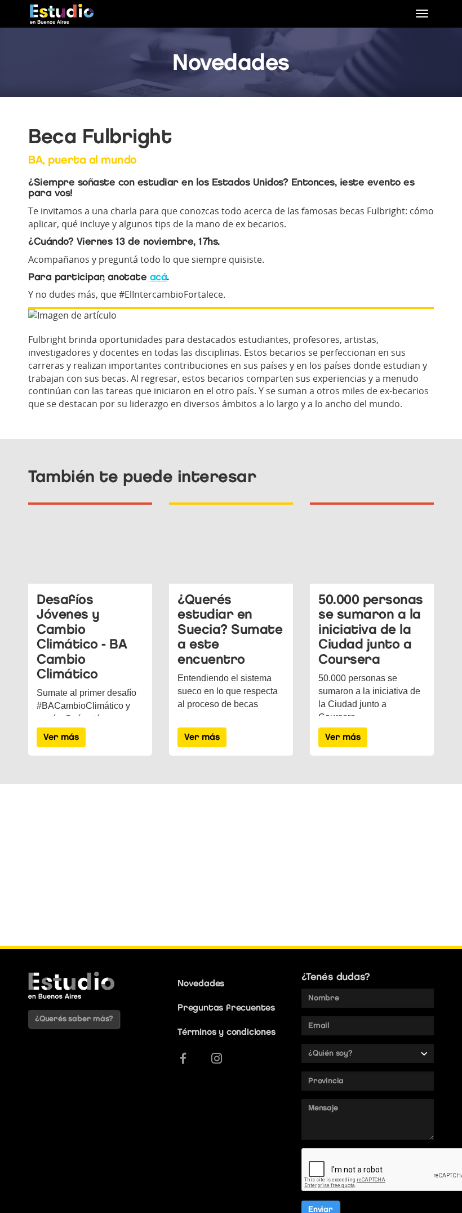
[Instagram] (216, 1058)
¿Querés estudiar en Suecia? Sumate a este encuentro (229, 629)
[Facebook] (183, 1058)
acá (158, 277)
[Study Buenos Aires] (61, 14)
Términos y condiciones (226, 1031)
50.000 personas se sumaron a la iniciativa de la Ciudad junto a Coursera (370, 629)
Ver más (61, 736)
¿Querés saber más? (74, 1019)
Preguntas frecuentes (226, 1007)
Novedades (200, 983)
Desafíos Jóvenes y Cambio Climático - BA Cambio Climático (82, 636)
